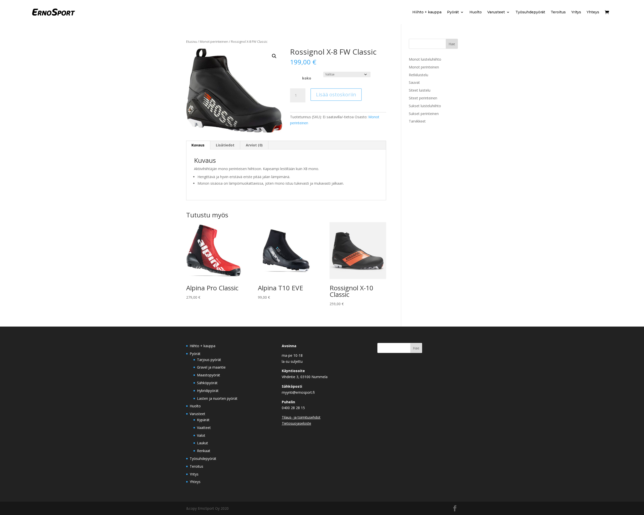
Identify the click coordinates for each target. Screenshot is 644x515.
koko (306, 78)
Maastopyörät (208, 375)
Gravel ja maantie (211, 367)
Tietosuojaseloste (296, 423)
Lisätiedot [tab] (225, 145)
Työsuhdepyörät (530, 12)
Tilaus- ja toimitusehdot (301, 417)
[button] (274, 56)
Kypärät (203, 419)
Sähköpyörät (207, 382)
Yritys (576, 12)
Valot (201, 435)
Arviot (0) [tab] (254, 145)
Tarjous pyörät (209, 359)
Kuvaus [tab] (198, 145)
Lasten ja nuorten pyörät (217, 398)
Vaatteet (204, 427)
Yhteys (593, 12)
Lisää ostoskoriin (336, 94)
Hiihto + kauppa (426, 12)
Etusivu (191, 41)
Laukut (202, 443)
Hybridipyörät (208, 390)
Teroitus (558, 12)
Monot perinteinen (214, 41)
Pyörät (453, 12)
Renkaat (203, 450)
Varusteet (496, 12)
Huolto (475, 12)
